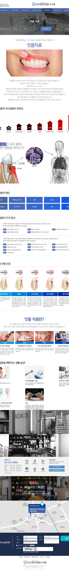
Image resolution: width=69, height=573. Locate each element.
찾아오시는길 (42, 557)
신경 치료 (36, 29)
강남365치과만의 (4, 5)
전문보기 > (32, 545)
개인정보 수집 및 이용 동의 (23, 545)
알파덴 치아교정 (25, 10)
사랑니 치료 (56, 29)
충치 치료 (25, 29)
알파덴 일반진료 (47, 10)
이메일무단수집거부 (35, 557)
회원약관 (20, 557)
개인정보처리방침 (27, 557)
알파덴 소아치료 (57, 10)
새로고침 (35, 550)
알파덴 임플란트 (15, 10)
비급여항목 (48, 557)
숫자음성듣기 (35, 548)
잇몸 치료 (46, 29)
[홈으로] (43, 3)
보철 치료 (15, 29)
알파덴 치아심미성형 (36, 10)
